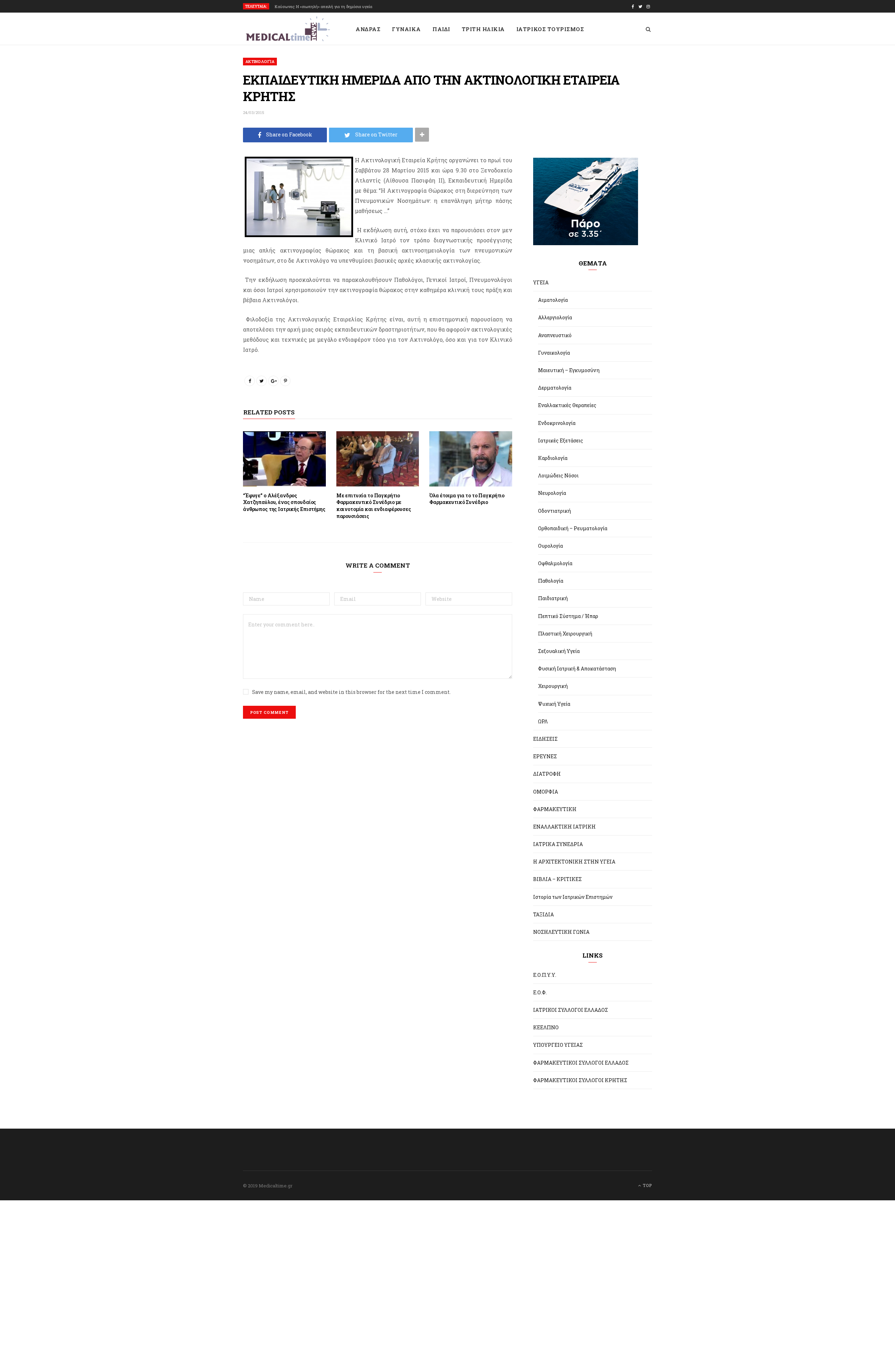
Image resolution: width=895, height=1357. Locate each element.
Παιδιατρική (553, 598)
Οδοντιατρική (554, 510)
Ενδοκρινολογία (556, 423)
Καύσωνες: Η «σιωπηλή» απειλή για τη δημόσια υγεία (323, 6)
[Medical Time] (288, 29)
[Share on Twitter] (210, 201)
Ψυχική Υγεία (554, 704)
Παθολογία (550, 580)
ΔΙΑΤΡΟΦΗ (547, 773)
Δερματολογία (554, 387)
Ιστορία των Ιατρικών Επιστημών (573, 897)
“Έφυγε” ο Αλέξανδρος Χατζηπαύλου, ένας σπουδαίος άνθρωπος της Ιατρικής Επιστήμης (284, 502)
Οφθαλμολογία (555, 563)
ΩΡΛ (543, 721)
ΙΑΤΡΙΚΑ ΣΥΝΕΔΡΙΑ (558, 844)
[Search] (648, 29)
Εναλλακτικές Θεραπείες (567, 405)
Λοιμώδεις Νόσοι (558, 475)
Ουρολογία (550, 545)
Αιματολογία (553, 300)
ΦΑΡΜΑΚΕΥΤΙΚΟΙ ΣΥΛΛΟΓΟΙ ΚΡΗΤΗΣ (580, 1080)
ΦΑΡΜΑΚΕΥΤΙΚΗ (555, 809)
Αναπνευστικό (555, 335)
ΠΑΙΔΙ (441, 29)
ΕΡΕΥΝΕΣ (545, 756)
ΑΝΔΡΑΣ (368, 29)
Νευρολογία (552, 493)
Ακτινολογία (259, 61)
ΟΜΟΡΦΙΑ (545, 791)
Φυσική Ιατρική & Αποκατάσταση (577, 668)
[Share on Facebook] (210, 183)
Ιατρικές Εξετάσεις (560, 440)
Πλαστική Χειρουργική (565, 633)
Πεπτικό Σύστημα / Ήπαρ (568, 616)
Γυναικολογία (554, 352)
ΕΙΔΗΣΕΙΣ (545, 739)
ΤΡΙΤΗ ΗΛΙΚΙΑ (483, 29)
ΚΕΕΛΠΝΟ (546, 1027)
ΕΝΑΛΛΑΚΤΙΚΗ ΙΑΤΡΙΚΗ (564, 826)
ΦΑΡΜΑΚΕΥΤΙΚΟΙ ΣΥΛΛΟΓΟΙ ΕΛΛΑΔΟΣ (581, 1062)
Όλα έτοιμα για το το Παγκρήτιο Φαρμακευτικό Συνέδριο (466, 499)
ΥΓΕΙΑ (541, 282)
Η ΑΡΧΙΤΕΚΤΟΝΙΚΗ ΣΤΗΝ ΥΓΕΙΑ (574, 861)
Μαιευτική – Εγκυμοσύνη (569, 370)
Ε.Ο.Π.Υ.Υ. (544, 975)
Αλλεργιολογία (555, 317)
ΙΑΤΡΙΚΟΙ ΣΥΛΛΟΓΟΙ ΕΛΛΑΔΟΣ (570, 1010)
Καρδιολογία (552, 458)
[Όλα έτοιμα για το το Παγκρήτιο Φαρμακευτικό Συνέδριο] (470, 458)
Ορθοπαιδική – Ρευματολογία (572, 528)
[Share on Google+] (273, 381)
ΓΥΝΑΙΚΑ (406, 29)
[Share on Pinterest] (285, 381)
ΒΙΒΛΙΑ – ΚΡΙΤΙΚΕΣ (557, 879)
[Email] (210, 220)
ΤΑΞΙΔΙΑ (543, 914)
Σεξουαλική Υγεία (559, 651)
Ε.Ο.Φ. (540, 992)
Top (647, 1185)
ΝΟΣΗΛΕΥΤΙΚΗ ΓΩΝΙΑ (561, 932)
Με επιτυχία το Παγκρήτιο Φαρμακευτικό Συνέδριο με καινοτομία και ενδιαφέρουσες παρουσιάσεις (373, 505)
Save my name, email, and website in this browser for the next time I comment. (351, 692)
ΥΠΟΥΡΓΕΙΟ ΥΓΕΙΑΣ (558, 1045)
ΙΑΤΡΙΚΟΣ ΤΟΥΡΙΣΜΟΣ (550, 29)
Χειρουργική (553, 686)
